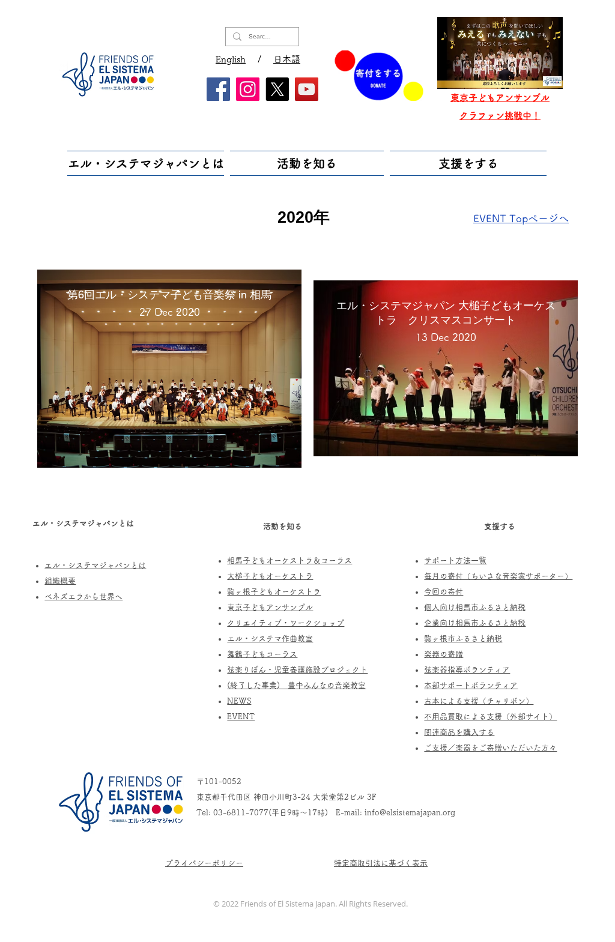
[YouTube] (306, 89)
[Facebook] (218, 89)
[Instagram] (247, 89)
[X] (277, 89)
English (231, 59)
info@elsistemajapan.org (410, 813)
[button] (147, 163)
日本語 (286, 59)
